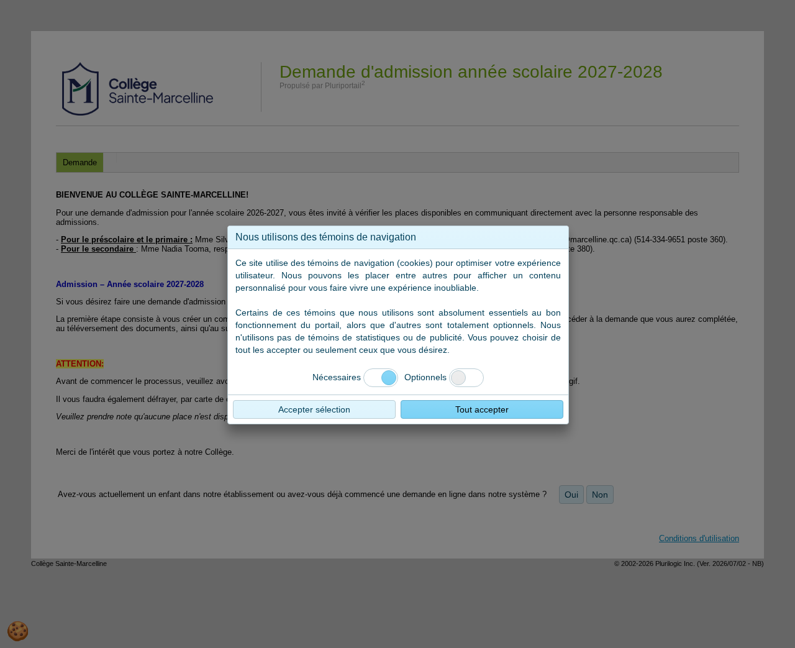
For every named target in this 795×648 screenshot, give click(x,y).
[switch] (466, 377)
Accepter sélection (314, 409)
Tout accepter (482, 409)
